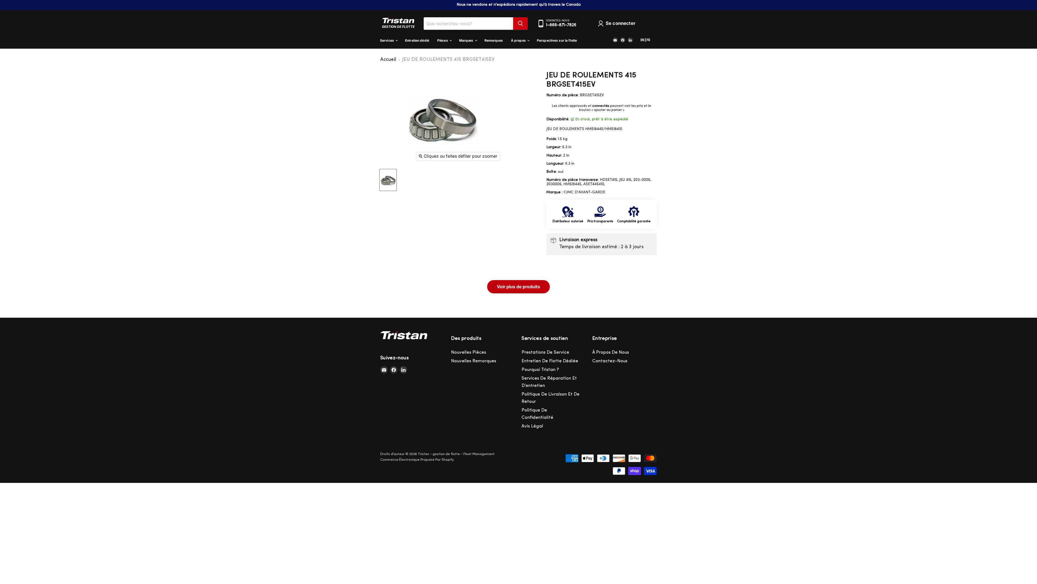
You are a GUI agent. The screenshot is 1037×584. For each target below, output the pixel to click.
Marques (466, 40)
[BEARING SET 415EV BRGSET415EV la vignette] (388, 180)
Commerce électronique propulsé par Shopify (417, 460)
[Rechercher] (520, 23)
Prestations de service (545, 352)
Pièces (443, 40)
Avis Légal (532, 426)
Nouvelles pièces (468, 352)
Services (387, 40)
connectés (600, 106)
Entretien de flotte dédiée (549, 361)
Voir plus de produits (518, 286)
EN (642, 40)
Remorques (493, 40)
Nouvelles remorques (473, 361)
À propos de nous (610, 352)
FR (648, 40)
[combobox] (468, 23)
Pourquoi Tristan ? (540, 369)
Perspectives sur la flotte (557, 40)
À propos (519, 40)
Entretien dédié (417, 40)
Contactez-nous (609, 361)
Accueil (388, 59)
